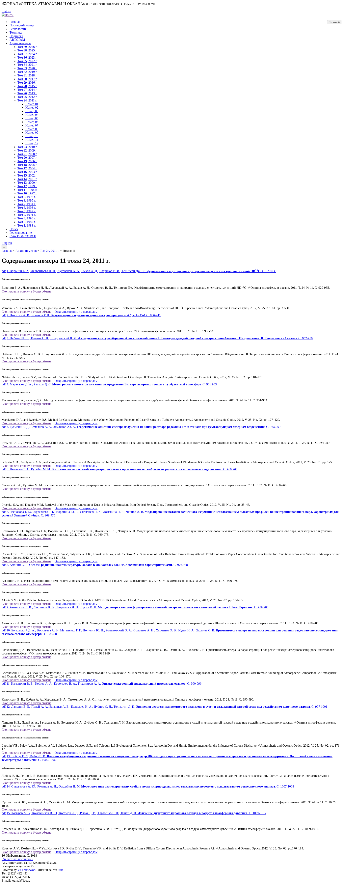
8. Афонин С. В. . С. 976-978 (97, 564)
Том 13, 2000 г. (27, 182)
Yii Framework (26, 869)
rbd (61, 869)
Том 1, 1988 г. (26, 225)
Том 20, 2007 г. (27, 157)
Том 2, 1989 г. (26, 222)
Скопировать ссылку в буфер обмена (26, 291)
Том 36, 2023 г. (27, 57)
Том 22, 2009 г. (27, 150)
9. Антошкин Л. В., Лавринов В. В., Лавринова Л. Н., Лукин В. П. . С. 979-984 (137, 607)
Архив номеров (20, 43)
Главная (15, 21)
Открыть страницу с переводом (76, 311)
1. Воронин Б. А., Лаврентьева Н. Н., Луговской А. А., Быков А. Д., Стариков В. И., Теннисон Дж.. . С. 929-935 (141, 271)
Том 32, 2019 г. (27, 71)
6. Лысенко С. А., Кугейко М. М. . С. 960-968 (122, 469)
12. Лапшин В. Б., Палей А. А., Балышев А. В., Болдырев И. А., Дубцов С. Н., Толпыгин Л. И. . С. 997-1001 (167, 706)
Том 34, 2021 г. (27, 64)
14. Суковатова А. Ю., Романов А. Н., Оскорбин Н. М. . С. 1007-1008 (150, 786)
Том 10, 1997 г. (27, 193)
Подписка (16, 36)
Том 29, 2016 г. (27, 82)
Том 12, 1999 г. (27, 186)
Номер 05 (31, 118)
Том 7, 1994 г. (26, 204)
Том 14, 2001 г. (27, 179)
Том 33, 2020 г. (27, 68)
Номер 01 (31, 104)
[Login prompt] (7, 14)
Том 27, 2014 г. (27, 89)
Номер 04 (31, 114)
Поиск (14, 229)
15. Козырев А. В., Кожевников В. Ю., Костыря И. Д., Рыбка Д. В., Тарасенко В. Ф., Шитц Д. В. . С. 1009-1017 (136, 813)
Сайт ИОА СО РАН (23, 236)
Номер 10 (31, 136)
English (6, 11)
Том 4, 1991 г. (26, 214)
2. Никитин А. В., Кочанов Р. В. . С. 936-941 (84, 315)
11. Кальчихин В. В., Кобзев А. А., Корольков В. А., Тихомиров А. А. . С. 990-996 (104, 683)
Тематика (16, 32)
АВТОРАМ (17, 39)
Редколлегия (18, 29)
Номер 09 (31, 132)
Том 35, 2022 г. (27, 61)
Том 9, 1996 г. (26, 197)
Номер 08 (31, 129)
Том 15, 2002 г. (27, 175)
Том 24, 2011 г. (27, 100)
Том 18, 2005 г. (27, 164)
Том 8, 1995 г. (26, 200)
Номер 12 (31, 143)
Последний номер (22, 25)
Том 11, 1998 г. (27, 189)
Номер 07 (31, 125)
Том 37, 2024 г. (27, 54)
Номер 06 (31, 122)
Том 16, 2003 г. (27, 172)
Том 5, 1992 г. (26, 211)
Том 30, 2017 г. (27, 79)
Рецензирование (21, 232)
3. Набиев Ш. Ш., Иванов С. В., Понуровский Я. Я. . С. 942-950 (160, 338)
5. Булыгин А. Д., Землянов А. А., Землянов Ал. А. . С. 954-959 (143, 426)
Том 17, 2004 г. (27, 168)
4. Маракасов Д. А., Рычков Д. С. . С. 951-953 (112, 384)
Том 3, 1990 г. (26, 218)
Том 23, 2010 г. (27, 147)
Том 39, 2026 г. (27, 46)
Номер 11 (31, 139)
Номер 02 (31, 107)
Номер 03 (31, 111)
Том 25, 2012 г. (27, 96)
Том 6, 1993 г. (26, 207)
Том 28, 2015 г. (27, 86)
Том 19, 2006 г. (27, 161)
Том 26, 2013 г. (27, 93)
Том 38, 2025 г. (27, 50)
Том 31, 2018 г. (27, 75)
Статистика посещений (17, 859)
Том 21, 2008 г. (27, 154)
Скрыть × (334, 22)
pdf (4, 271)
